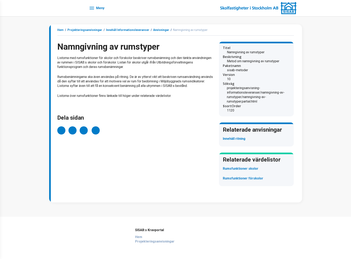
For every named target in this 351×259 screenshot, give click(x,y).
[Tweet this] (72, 130)
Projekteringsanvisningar (154, 241)
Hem (60, 30)
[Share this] (61, 130)
